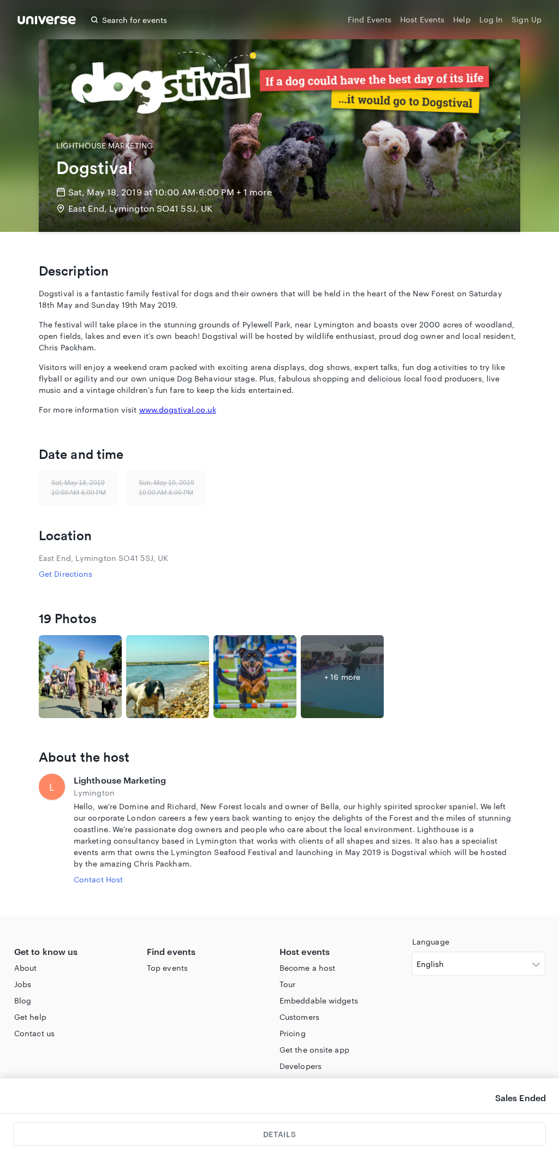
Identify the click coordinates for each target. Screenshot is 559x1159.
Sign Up (527, 19)
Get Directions (65, 573)
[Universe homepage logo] (46, 21)
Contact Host (98, 879)
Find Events (369, 19)
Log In (491, 19)
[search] (94, 19)
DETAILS (279, 1134)
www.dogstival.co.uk (177, 409)
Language (430, 941)
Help (461, 19)
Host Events (422, 19)
